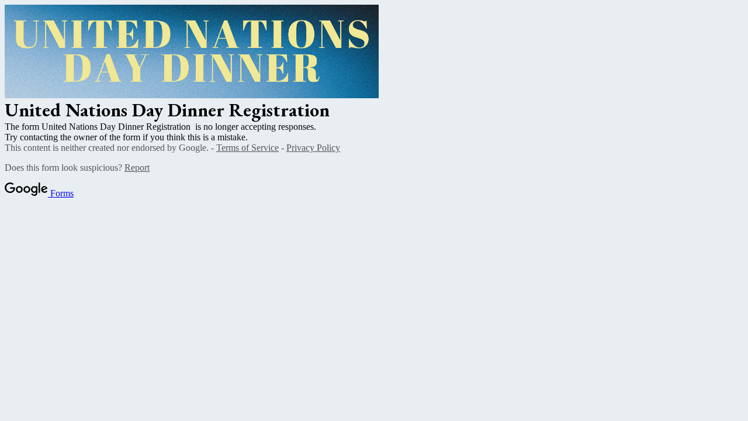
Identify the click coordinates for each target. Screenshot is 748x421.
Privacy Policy (313, 148)
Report (137, 167)
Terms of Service (247, 148)
